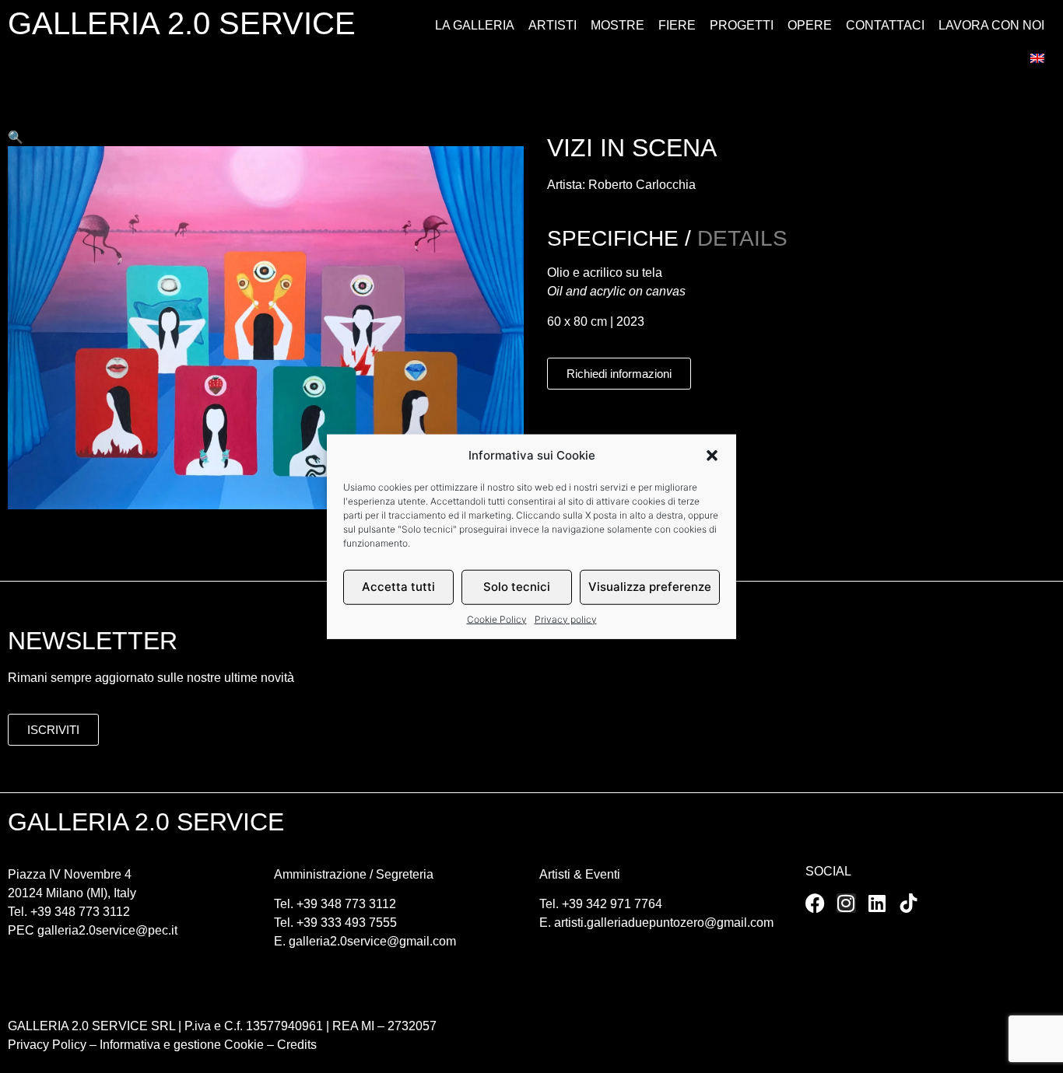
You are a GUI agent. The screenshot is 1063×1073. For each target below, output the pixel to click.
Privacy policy (566, 618)
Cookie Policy (497, 618)
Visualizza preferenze (649, 586)
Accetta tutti (398, 586)
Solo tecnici (516, 586)
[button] (712, 455)
